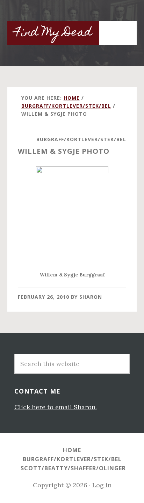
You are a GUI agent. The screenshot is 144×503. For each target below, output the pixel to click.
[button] (123, 29)
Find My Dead (53, 33)
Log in (101, 485)
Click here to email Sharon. (55, 407)
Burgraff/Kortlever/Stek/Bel (81, 139)
